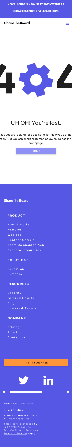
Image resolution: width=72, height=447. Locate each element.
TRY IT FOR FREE (36, 362)
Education (16, 268)
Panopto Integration (25, 250)
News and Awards (22, 308)
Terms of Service (15, 433)
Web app (15, 234)
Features (15, 229)
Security (15, 292)
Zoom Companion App (26, 244)
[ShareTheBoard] (17, 23)
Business (15, 273)
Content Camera (21, 239)
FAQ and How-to (21, 297)
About (13, 332)
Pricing (14, 327)
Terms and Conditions (19, 403)
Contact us (17, 337)
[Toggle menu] (67, 23)
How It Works (19, 224)
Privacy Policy (13, 410)
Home (36, 151)
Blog (11, 303)
